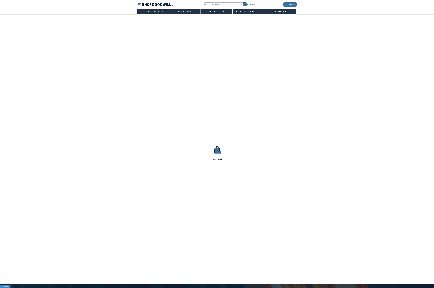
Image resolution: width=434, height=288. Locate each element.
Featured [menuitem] (185, 11)
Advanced (252, 4)
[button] (242, 4)
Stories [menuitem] (281, 11)
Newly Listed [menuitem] (217, 11)
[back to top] (430, 278)
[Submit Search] (245, 4)
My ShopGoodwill (247, 11)
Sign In (291, 4)
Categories (152, 11)
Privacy (5, 286)
